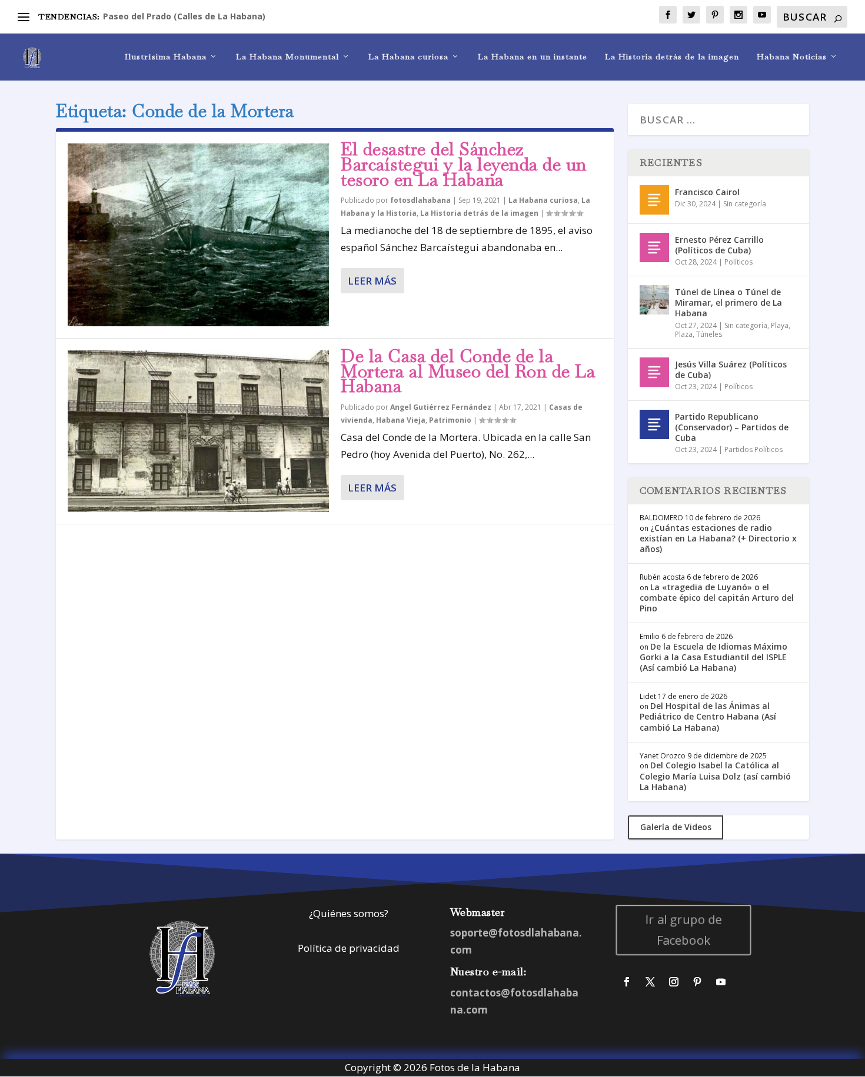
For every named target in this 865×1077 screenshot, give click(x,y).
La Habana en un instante (532, 57)
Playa (780, 325)
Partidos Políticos (753, 449)
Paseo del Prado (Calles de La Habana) (184, 16)
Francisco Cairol (707, 192)
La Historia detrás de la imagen (672, 57)
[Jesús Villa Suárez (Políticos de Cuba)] (654, 372)
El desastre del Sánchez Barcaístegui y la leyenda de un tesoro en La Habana (464, 164)
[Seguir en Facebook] (626, 981)
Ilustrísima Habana (166, 57)
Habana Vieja (400, 420)
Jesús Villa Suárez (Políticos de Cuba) (731, 369)
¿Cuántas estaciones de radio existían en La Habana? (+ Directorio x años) (718, 538)
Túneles (709, 334)
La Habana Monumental (287, 57)
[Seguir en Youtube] (720, 981)
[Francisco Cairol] (654, 200)
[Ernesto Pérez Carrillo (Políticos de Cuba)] (654, 247)
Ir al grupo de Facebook (684, 929)
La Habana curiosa (408, 57)
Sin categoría (744, 204)
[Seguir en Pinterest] (697, 981)
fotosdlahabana (420, 200)
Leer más (372, 280)
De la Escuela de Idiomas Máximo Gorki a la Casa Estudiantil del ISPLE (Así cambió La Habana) (713, 657)
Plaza (684, 334)
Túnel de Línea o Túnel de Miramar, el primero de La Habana (728, 302)
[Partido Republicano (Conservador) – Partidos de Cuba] (654, 424)
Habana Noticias (792, 57)
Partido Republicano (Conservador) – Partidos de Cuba (732, 427)
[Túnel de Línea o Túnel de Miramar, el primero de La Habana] (654, 300)
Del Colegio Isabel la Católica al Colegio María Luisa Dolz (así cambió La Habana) (715, 776)
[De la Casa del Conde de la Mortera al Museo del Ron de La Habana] (198, 431)
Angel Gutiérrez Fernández (440, 407)
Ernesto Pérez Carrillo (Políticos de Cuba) (719, 245)
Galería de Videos (675, 826)
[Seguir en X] (650, 981)
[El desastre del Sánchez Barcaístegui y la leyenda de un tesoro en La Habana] (198, 234)
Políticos (738, 262)
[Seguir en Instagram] (673, 981)
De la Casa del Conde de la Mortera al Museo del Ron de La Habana (468, 371)
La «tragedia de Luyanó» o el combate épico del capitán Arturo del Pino (717, 597)
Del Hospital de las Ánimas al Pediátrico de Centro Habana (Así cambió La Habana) (708, 716)
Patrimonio (450, 420)
